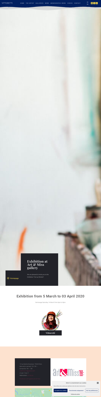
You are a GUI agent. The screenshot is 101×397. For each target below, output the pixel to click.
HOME (22, 3)
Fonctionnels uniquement (76, 390)
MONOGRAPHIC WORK (58, 3)
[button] (98, 383)
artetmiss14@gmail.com (27, 371)
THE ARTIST (30, 3)
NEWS (47, 3)
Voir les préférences (92, 390)
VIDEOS (70, 3)
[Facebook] (92, 3)
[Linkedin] (97, 3)
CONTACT (77, 3)
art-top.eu (30, 375)
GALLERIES (39, 3)
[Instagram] (94, 3)
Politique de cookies (75, 394)
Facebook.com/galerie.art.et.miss (30, 379)
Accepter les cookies (61, 390)
